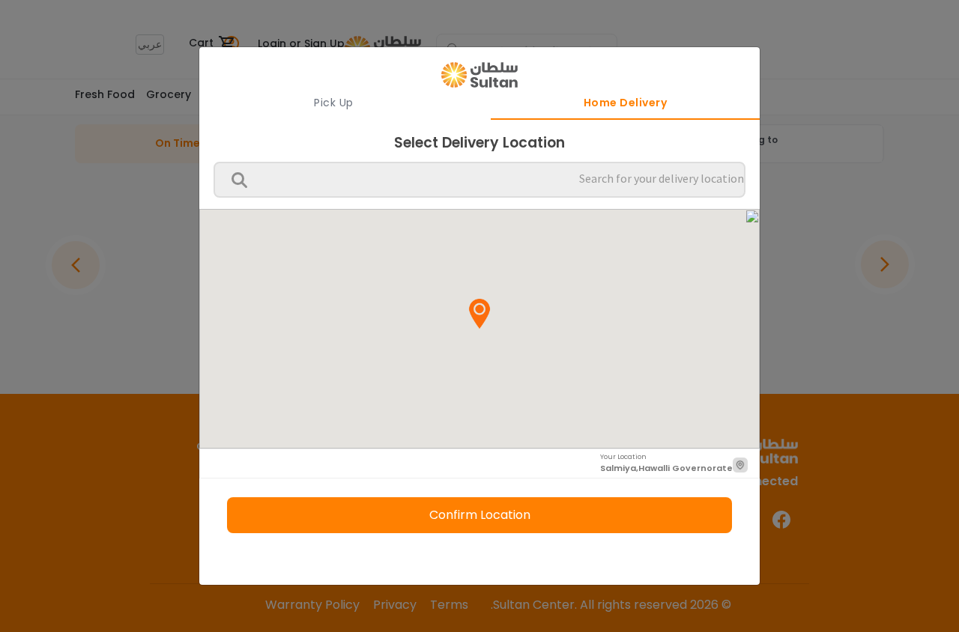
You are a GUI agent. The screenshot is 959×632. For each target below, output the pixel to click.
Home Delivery (626, 102)
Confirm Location (479, 514)
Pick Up (334, 102)
